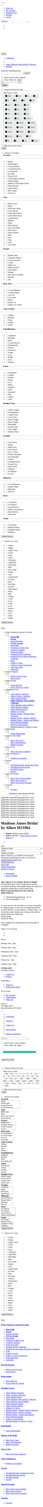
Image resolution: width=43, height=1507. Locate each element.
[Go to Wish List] (4, 2)
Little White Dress (15, 216)
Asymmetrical (13, 412)
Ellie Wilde (15, 646)
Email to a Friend (7, 869)
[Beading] (6, 1157)
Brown (10, 608)
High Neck (12, 447)
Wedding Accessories (19, 758)
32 (18, 118)
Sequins (11, 362)
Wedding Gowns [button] (12, 690)
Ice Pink (11, 579)
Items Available (11, 876)
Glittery (11, 315)
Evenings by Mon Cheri (20, 648)
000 (9, 96)
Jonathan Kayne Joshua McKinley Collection (23, 1349)
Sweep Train (13, 427)
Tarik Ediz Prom (17, 667)
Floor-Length (13, 420)
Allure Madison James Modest (22, 705)
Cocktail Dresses (14, 169)
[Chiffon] (5, 1168)
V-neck (11, 474)
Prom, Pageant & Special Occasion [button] (19, 632)
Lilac (10, 575)
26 (18, 114)
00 (19, 96)
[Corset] (8, 1129)
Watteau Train (13, 432)
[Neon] (4, 1148)
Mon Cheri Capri (17, 740)
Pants (10, 223)
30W (21, 132)
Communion (13, 171)
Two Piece (12, 245)
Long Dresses (13, 218)
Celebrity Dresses (14, 258)
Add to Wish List (7, 862)
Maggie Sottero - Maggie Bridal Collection (22, 1410)
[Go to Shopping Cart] (2, 2)
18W (21, 123)
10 (33, 100)
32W (32, 132)
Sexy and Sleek (14, 228)
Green (10, 553)
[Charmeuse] (5, 1166)
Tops (10, 240)
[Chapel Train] (6, 1181)
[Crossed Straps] (7, 1136)
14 (18, 105)
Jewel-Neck (12, 450)
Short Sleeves (13, 512)
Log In (8, 17)
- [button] (7, 635)
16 (27, 105)
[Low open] (7, 1140)
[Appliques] (6, 1155)
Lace (10, 355)
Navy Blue (12, 570)
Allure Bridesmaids (18, 734)
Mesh (10, 385)
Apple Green (13, 550)
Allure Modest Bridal (19, 699)
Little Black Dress (15, 213)
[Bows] (6, 1159)
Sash (10, 360)
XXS (10, 136)
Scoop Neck (12, 464)
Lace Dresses (13, 211)
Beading (11, 338)
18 (9, 109)
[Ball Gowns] (7, 1112)
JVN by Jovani (17, 643)
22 (27, 109)
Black (10, 611)
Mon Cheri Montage (18, 743)
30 (9, 118)
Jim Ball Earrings (17, 769)
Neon (10, 320)
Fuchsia (11, 587)
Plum (10, 591)
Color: (3, 851)
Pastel (10, 325)
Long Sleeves (13, 507)
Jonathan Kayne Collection (21, 654)
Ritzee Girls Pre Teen (19, 676)
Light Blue (12, 562)
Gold (10, 606)
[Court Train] (6, 1183)
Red (9, 594)
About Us (9, 985)
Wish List (9, 8)
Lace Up (11, 295)
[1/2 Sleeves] (8, 1209)
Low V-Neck (13, 452)
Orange (11, 596)
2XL (36, 141)
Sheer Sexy (12, 230)
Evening (11, 174)
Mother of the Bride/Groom (18, 183)
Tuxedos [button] (9, 785)
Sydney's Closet (17, 663)
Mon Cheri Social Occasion (21, 783)
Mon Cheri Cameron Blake (21, 778)
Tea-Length (12, 429)
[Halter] (7, 1189)
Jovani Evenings (17, 641)
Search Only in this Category (15, 77)
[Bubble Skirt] (8, 1123)
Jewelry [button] (9, 760)
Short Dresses (13, 233)
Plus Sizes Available (15, 275)
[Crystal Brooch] (6, 1161)
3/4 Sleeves (12, 505)
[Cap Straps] (7, 1220)
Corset (10, 263)
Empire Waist (13, 487)
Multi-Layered (13, 267)
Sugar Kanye (15, 678)
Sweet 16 (11, 193)
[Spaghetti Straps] (7, 1224)
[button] (10, 58)
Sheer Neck (12, 467)
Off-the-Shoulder (14, 454)
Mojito (10, 548)
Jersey (10, 380)
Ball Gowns (12, 204)
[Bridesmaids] (10, 1103)
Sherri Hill (15, 637)
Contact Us (10, 974)
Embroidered (13, 345)
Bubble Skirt (13, 255)
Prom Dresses (13, 186)
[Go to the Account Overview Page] (2, 4)
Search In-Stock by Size (14, 90)
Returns (9, 977)
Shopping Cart (11, 13)
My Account (10, 10)
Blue (10, 567)
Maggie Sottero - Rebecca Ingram (23, 718)
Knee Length (13, 422)
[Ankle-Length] (6, 1177)
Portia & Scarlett (17, 652)
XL (25, 141)
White (10, 618)
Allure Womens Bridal (19, 709)
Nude (10, 604)
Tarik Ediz (14, 669)
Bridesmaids (12, 164)
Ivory (10, 601)
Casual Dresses (14, 166)
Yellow (11, 546)
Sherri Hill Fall (16, 685)
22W (10, 127)
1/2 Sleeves (12, 502)
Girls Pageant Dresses (16, 179)
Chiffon (11, 375)
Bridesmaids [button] (10, 729)
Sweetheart (12, 471)
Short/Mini (12, 424)
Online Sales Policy (8, 867)
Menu (4, 54)
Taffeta (10, 397)
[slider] (38, 1052)
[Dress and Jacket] (7, 1116)
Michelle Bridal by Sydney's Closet (24, 727)
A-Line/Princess (14, 484)
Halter (10, 445)
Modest (11, 221)
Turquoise (12, 560)
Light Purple (13, 577)
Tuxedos (14, 789)
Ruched (11, 277)
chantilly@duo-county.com (11, 860)
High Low (12, 265)
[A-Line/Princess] (7, 1198)
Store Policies (11, 1030)
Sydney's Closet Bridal (19, 725)
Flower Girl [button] (10, 747)
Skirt (10, 235)
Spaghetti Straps (14, 530)
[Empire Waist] (7, 1200)
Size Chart (5, 865)
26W (32, 127)
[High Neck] (7, 1191)
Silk (9, 394)
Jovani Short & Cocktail (20, 687)
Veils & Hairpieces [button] (13, 754)
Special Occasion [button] (12, 774)
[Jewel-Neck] (7, 1194)
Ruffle (10, 357)
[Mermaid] (7, 1202)
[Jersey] (5, 1172)
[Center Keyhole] (8, 1127)
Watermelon (12, 589)
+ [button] (7, 674)
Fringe (10, 352)
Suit (9, 237)
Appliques (12, 336)
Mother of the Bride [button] (13, 736)
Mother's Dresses (17, 745)
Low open (12, 297)
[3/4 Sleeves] (8, 1211)
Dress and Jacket (14, 208)
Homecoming (13, 181)
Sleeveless (12, 514)
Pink (10, 582)
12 (9, 105)
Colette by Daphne (18, 650)
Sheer (10, 300)
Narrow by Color (11, 541)
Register (9, 15)
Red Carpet (12, 191)
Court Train (12, 417)
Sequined (11, 392)
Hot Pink (11, 584)
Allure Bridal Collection (20, 694)
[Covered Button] (7, 1134)
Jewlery (13, 772)
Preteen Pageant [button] (12, 672)
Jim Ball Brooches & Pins (20, 767)
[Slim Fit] (7, 1204)
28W (10, 132)
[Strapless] (7, 1226)
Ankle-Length (13, 410)
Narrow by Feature (12, 153)
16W (10, 123)
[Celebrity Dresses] (8, 1125)
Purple (10, 572)
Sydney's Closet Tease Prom (21, 665)
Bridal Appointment (13, 1034)
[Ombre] (4, 1150)
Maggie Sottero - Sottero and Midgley (25, 720)
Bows (10, 340)
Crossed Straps (13, 293)
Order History (11, 997)
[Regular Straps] (7, 1222)
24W (21, 127)
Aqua (10, 558)
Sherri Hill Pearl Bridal (19, 722)
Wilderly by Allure (17, 712)
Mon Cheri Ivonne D (18, 781)
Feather (11, 348)
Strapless (11, 469)
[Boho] (7, 1114)
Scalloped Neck (14, 462)
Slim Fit (11, 492)
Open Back (12, 270)
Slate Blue (12, 565)
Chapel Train (13, 415)
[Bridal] (10, 1101)
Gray (10, 613)
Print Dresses (13, 225)
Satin (10, 390)
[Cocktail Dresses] (10, 1107)
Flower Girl (12, 176)
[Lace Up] (7, 1138)
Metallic (11, 318)
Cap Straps (12, 525)
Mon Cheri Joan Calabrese (21, 751)
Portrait (11, 459)
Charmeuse (12, 373)
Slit (9, 280)
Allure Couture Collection (20, 696)
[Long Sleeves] (8, 1213)
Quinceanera (13, 188)
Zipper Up (12, 302)
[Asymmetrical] (6, 1179)
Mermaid (11, 489)
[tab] (24, 651)
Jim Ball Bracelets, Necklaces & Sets (24, 765)
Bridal (10, 162)
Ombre (10, 322)
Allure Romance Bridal (19, 707)
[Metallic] (4, 1146)
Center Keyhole (14, 260)
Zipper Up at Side (15, 305)
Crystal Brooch (14, 343)
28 (27, 114)
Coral (10, 599)
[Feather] (5, 1170)
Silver (10, 616)
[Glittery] (4, 1144)
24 (9, 114)
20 (18, 109)
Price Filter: (9, 80)
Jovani (13, 639)
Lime (10, 555)
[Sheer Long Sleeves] (8, 1215)
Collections (10, 1016)
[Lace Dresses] (7, 1118)
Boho (10, 206)
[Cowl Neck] (7, 1187)
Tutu (10, 242)
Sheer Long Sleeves (15, 509)
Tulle (10, 399)
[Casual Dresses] (10, 1105)
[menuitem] (24, 8)
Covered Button (14, 290)
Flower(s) (11, 350)
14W (28, 118)
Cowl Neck (12, 442)
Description (10, 874)
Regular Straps (13, 527)
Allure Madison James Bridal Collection (21, 1399)
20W (32, 123)
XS (20, 136)
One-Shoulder (13, 457)
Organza (11, 387)
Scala (13, 661)
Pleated (11, 272)
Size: (3, 846)
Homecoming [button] (11, 681)
